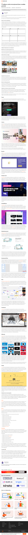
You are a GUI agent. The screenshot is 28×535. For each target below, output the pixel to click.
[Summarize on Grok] (20, 7)
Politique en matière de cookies (12, 526)
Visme (2, 367)
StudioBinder (3, 205)
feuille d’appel (7, 426)
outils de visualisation (9, 208)
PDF (8, 92)
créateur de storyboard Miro (6, 281)
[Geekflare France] (5, 531)
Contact (3, 526)
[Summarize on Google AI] (18, 7)
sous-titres (23, 171)
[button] (26, 1)
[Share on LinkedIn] (19, 7)
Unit (4, 177)
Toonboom (2, 309)
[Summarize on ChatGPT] (16, 7)
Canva (2, 401)
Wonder (2, 177)
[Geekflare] (4, 1)
